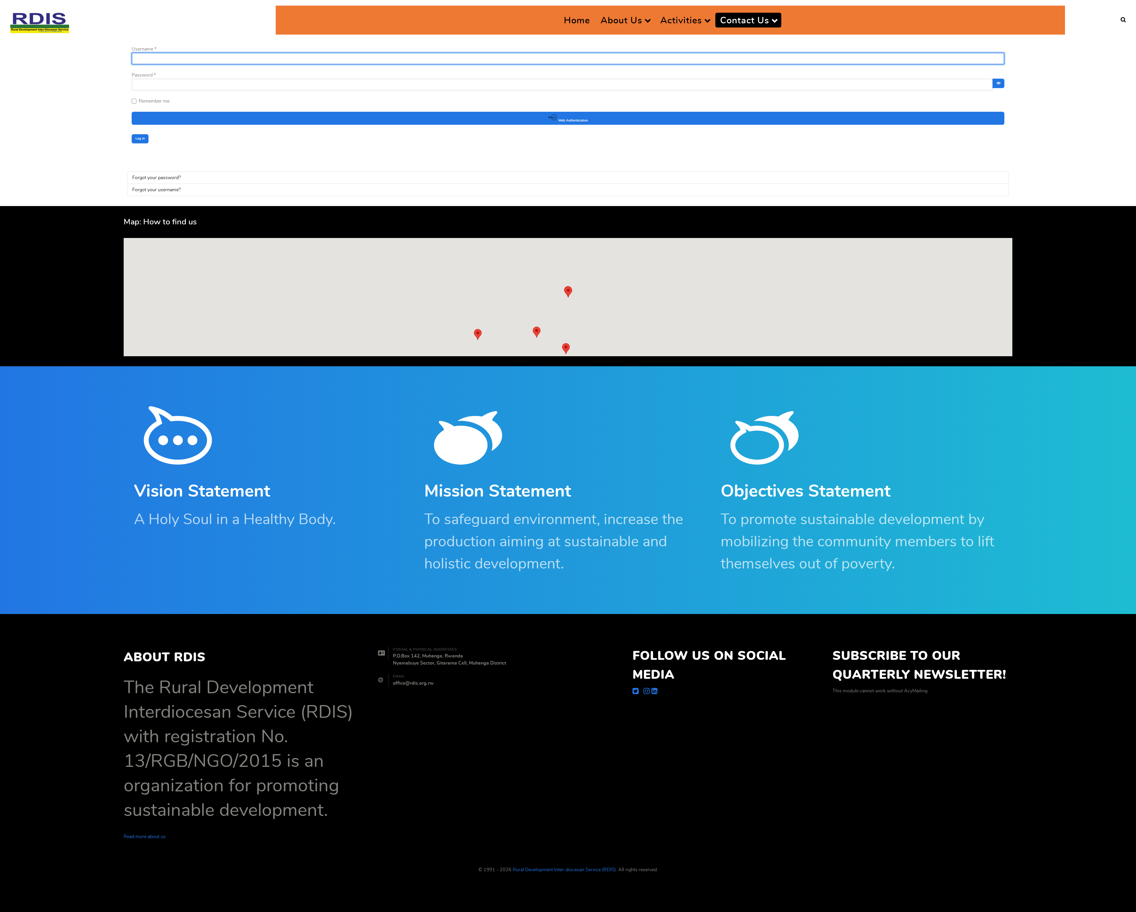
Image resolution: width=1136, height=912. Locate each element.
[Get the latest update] (637, 691)
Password (144, 75)
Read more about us (145, 836)
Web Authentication (572, 120)
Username (144, 49)
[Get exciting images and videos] (647, 691)
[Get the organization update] (654, 691)
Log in (140, 138)
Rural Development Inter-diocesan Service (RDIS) (564, 869)
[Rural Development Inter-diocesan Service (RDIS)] (39, 19)
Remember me (154, 101)
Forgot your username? (156, 189)
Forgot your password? (156, 177)
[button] (566, 348)
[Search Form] (1123, 20)
